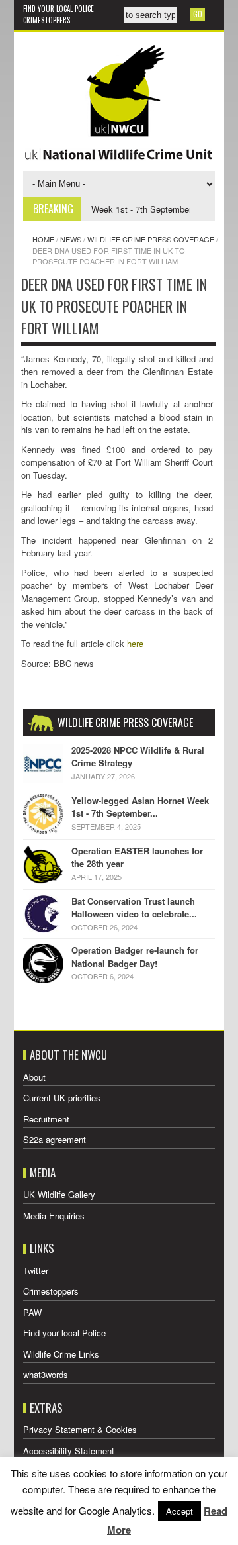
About (34, 1077)
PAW (32, 1312)
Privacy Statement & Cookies (80, 1429)
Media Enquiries (54, 1215)
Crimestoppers (46, 20)
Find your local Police (58, 8)
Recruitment (46, 1119)
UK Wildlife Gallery (59, 1194)
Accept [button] (179, 1511)
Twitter (35, 1270)
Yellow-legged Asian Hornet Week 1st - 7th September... (140, 807)
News (70, 239)
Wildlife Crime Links (61, 1354)
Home (43, 239)
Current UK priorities (61, 1097)
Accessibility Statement (68, 1450)
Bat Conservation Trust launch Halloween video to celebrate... (134, 908)
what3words (45, 1374)
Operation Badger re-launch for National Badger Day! (134, 957)
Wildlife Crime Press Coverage (150, 239)
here (135, 643)
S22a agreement (54, 1139)
